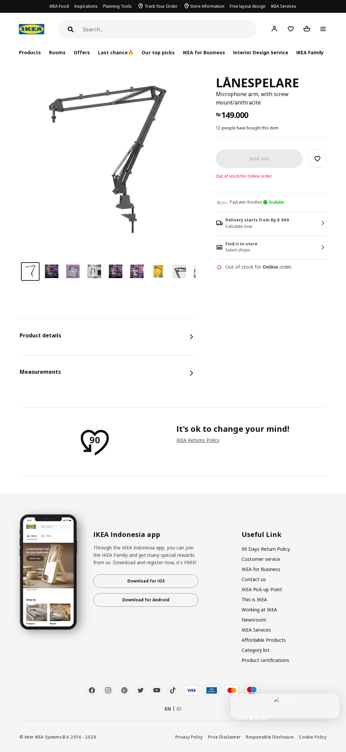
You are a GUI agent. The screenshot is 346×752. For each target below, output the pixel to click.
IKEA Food (59, 6)
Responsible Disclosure (270, 737)
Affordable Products (264, 640)
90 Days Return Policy (266, 549)
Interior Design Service (260, 52)
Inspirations (86, 6)
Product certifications (265, 660)
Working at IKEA (259, 609)
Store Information (207, 6)
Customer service (261, 559)
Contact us (254, 579)
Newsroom (254, 619)
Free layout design (248, 6)
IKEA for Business (204, 52)
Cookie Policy (312, 737)
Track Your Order (161, 6)
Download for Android (145, 600)
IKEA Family (310, 52)
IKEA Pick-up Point (262, 589)
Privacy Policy (189, 737)
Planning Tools (117, 6)
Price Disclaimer (224, 737)
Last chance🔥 (115, 52)
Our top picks (158, 52)
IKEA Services (283, 6)
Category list (256, 650)
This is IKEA (254, 599)
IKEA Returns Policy (197, 440)
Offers (82, 52)
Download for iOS (146, 581)
